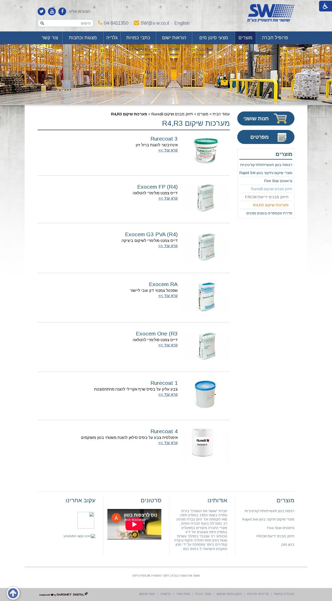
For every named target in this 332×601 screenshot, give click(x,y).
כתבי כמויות (138, 37)
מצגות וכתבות (83, 37)
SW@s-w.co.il (155, 23)
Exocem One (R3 (157, 333)
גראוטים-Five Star (278, 181)
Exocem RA (163, 284)
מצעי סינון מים (213, 37)
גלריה (112, 37)
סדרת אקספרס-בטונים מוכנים (269, 213)
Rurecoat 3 (164, 139)
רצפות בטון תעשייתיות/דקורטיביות (266, 165)
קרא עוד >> (168, 150)
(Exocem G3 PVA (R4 (151, 234)
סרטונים (151, 500)
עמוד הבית (221, 114)
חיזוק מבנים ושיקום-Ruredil (172, 114)
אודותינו (217, 500)
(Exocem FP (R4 (157, 187)
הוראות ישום (174, 37)
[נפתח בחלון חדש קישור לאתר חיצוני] (62, 11)
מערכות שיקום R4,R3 (196, 123)
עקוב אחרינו (80, 500)
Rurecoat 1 (164, 383)
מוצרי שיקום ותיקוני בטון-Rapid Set (265, 173)
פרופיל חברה (275, 37)
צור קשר (50, 37)
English (182, 23)
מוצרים (245, 37)
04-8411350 (116, 23)
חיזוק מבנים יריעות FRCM (266, 197)
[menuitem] (275, 37)
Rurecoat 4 (164, 431)
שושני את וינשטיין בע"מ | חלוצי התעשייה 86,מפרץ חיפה (166, 575)
